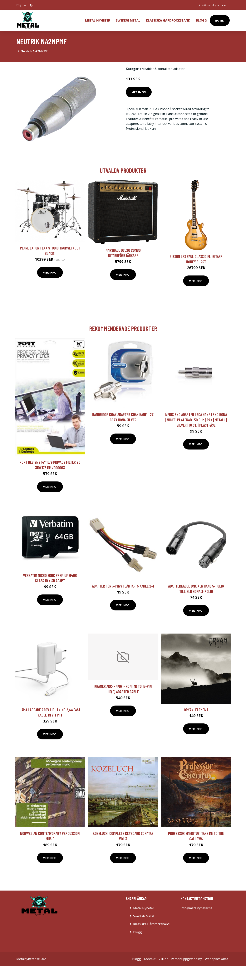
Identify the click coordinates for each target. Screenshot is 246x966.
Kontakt (149, 959)
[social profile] (31, 5)
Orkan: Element (196, 709)
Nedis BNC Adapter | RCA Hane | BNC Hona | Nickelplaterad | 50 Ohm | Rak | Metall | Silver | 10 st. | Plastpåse (196, 419)
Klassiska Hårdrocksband (168, 20)
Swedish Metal (128, 20)
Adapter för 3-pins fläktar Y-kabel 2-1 (123, 585)
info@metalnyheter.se (213, 5)
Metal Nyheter (97, 20)
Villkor (163, 959)
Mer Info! (138, 92)
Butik (219, 20)
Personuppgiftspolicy (186, 959)
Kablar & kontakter (158, 69)
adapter (179, 69)
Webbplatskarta (216, 959)
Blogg (201, 20)
